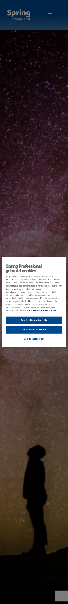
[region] (34, 302)
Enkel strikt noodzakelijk (34, 320)
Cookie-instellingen (34, 339)
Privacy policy (49, 310)
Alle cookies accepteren (33, 330)
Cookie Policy (35, 310)
